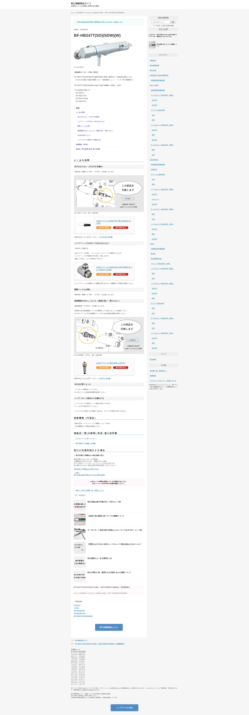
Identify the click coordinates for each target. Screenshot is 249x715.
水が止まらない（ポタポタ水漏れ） (89, 117)
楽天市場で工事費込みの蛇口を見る (86, 469)
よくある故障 (80, 112)
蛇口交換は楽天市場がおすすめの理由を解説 (89, 475)
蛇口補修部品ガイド (81, 3)
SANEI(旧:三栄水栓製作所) (159, 75)
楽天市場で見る (121, 227)
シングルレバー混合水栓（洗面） (162, 95)
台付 (153, 115)
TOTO (152, 244)
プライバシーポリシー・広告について (163, 381)
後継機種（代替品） (82, 144)
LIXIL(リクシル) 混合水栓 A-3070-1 (110, 363)
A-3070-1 (82, 495)
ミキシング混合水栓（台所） (161, 263)
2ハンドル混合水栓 (157, 303)
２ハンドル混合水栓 (158, 110)
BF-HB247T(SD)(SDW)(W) (83, 616)
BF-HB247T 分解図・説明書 (86, 443)
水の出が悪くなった (84, 135)
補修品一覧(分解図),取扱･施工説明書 (88, 149)
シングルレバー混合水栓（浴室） (162, 268)
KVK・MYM (154, 85)
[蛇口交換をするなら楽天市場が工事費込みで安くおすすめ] (163, 38)
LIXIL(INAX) (154, 160)
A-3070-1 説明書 (104, 378)
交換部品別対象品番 (158, 80)
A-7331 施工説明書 (106, 237)
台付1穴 (154, 105)
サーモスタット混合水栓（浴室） (162, 145)
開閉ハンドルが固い (84, 126)
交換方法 (154, 169)
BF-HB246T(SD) (79, 613)
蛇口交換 (153, 70)
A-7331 (76, 608)
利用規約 (153, 376)
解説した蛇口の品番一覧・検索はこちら (90, 490)
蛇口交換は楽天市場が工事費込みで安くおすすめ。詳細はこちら (100, 22)
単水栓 (153, 254)
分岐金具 (153, 60)
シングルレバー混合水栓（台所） (162, 125)
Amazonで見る (104, 227)
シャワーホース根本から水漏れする (89, 140)
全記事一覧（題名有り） (158, 371)
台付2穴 (154, 100)
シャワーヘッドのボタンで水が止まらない (91, 121)
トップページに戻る (124, 708)
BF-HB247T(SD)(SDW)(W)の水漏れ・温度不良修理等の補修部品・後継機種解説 (99, 644)
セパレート (156, 199)
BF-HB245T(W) (79, 611)
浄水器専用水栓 (156, 259)
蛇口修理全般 (154, 65)
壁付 (153, 120)
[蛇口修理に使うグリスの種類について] (163, 48)
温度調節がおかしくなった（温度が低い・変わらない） (95, 130)
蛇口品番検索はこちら (109, 627)
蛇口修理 (153, 359)
